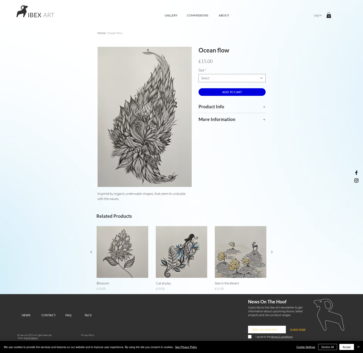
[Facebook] (356, 173)
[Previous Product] (91, 252)
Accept (347, 347)
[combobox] (232, 78)
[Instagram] (356, 180)
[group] (181, 258)
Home (101, 33)
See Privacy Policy (186, 347)
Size (202, 70)
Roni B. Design (31, 338)
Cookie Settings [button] (305, 347)
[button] (328, 15)
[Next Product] (272, 252)
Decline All (327, 347)
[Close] (358, 347)
